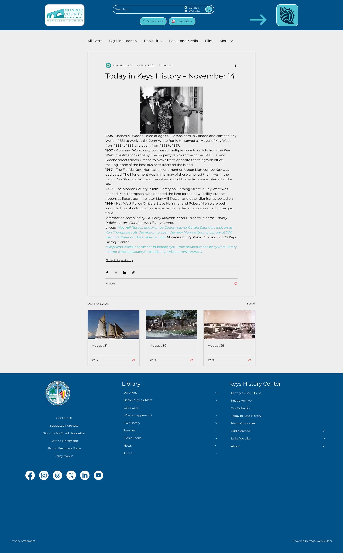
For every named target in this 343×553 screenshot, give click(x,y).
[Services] (216, 430)
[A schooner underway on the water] (113, 324)
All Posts (95, 41)
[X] (71, 475)
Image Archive (241, 400)
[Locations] (216, 392)
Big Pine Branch (123, 41)
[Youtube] (98, 475)
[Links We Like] (323, 438)
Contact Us (64, 418)
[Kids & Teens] (216, 438)
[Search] (208, 9)
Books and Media (183, 41)
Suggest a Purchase (64, 425)
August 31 (100, 346)
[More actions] (235, 65)
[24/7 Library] (216, 423)
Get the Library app (64, 441)
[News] (216, 445)
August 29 (216, 346)
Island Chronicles (243, 423)
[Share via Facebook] (107, 272)
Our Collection (241, 408)
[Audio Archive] (323, 431)
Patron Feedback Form (64, 448)
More (224, 41)
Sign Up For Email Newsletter (64, 433)
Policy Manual (64, 456)
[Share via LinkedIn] (124, 272)
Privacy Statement (23, 541)
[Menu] (287, 15)
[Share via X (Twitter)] (116, 272)
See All (251, 303)
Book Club (153, 41)
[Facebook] (30, 475)
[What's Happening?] (216, 415)
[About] (216, 453)
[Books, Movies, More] (216, 400)
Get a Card (131, 407)
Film (209, 41)
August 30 (158, 346)
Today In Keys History (119, 260)
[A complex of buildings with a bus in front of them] (229, 324)
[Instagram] (44, 475)
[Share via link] (133, 272)
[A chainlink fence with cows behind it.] (171, 324)
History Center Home (246, 393)
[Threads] (57, 475)
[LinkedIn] (85, 475)
